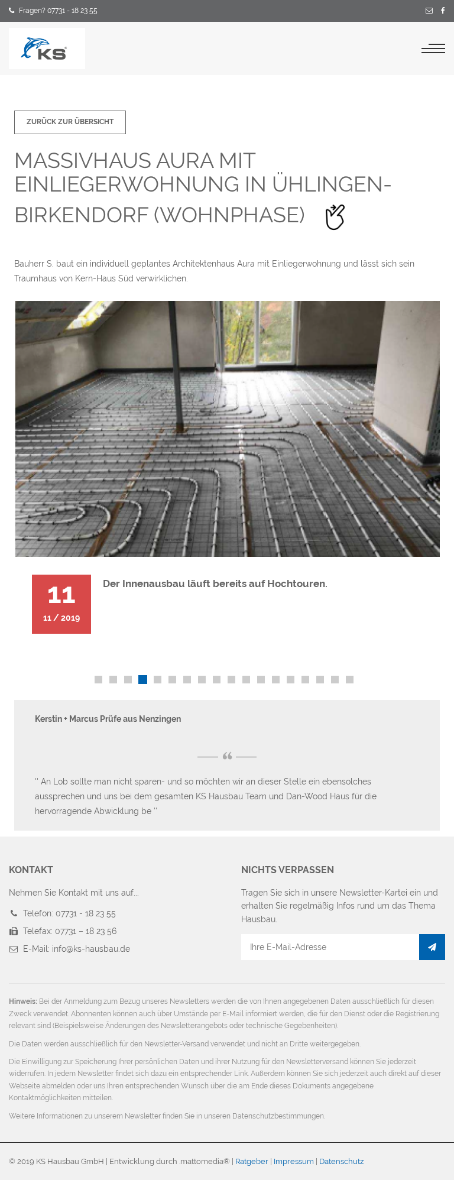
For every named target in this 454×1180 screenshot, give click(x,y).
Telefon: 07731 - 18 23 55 (69, 913)
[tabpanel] (227, 476)
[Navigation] (433, 48)
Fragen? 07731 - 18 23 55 (58, 11)
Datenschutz (341, 1161)
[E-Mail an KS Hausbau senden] (429, 11)
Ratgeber (251, 1161)
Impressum (294, 1161)
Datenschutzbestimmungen (278, 1116)
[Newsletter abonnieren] (432, 947)
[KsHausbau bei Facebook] (443, 11)
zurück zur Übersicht (70, 122)
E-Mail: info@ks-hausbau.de (76, 949)
